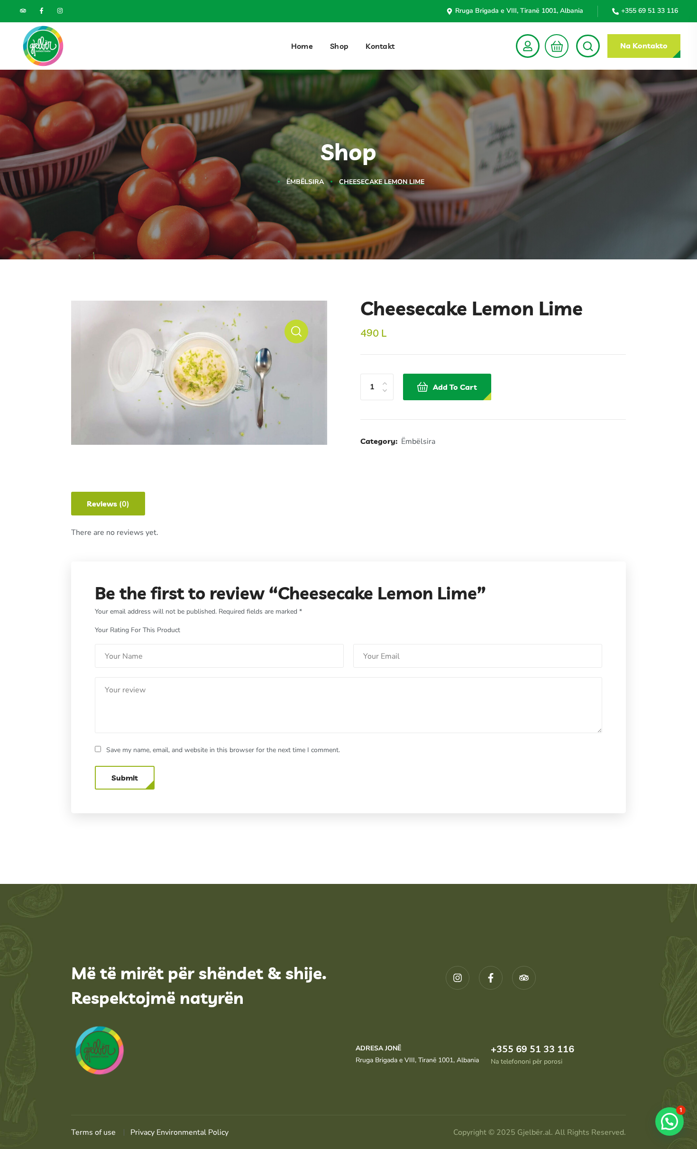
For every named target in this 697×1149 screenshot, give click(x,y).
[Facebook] (41, 11)
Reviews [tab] (108, 504)
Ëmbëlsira (305, 181)
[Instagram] (60, 11)
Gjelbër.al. (536, 1132)
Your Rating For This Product (137, 629)
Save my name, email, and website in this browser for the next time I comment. (223, 749)
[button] (554, 46)
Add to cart (455, 387)
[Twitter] (23, 11)
